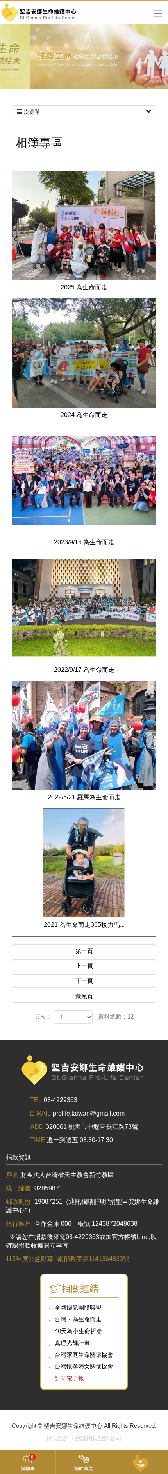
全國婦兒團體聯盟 (78, 1307)
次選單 (31, 112)
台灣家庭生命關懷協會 (84, 1354)
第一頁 (84, 951)
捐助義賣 (83, 1468)
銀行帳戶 (19, 1223)
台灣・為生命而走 (78, 1319)
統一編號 (19, 1188)
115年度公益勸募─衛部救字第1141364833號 (67, 1259)
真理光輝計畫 (72, 1342)
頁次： (43, 1016)
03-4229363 (60, 1100)
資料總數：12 (116, 1016)
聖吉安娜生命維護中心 (39, 12)
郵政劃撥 (19, 1201)
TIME (37, 1140)
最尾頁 (84, 996)
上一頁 (84, 966)
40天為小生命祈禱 (78, 1331)
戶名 (12, 1175)
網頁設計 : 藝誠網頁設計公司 (84, 1438)
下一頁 (84, 980)
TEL (36, 1100)
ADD (37, 1126)
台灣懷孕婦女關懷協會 (84, 1366)
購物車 (28, 1462)
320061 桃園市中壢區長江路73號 (92, 1126)
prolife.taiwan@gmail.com (89, 1113)
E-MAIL (40, 1113)
